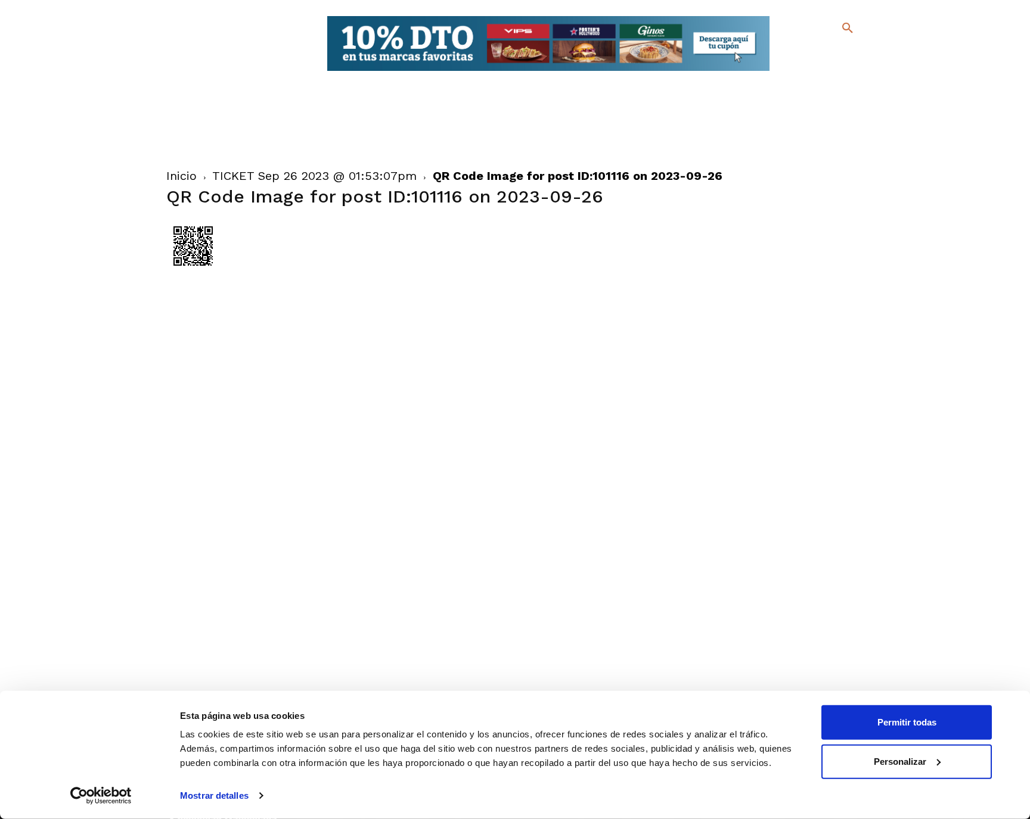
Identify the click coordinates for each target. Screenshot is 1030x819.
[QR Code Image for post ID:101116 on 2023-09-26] (193, 270)
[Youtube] (837, 71)
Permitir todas (906, 722)
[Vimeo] (818, 71)
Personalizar (900, 761)
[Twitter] (816, 52)
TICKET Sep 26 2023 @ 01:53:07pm (314, 176)
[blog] (834, 52)
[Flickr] (799, 71)
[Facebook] (799, 54)
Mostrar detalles (214, 795)
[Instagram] (853, 54)
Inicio (181, 176)
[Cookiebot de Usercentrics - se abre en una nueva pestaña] (101, 796)
